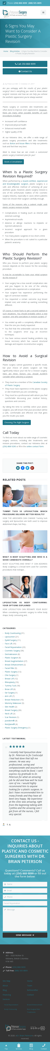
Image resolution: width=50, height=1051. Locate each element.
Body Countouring (13, 633)
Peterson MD (12, 84)
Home (5, 51)
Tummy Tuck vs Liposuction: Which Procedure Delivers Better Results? (25, 512)
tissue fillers (24, 143)
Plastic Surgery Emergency (16, 727)
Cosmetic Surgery (12, 650)
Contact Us (26, 71)
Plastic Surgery (11, 671)
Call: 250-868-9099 (26, 63)
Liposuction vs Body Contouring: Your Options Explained (25, 604)
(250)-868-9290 (9, 446)
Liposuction (10, 636)
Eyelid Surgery (11, 640)
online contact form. (35, 446)
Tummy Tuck (10, 685)
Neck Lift (9, 713)
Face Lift (8, 643)
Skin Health (9, 706)
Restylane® (10, 724)
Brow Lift (9, 689)
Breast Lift (9, 678)
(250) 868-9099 (20, 3)
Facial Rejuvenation (13, 647)
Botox (12, 143)
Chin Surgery (10, 675)
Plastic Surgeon (11, 657)
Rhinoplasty (10, 682)
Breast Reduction (12, 699)
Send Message (24, 935)
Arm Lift (8, 696)
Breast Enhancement (14, 664)
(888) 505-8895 (34, 3)
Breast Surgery (11, 710)
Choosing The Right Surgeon (16, 422)
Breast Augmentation (14, 661)
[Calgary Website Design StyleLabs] (38, 1028)
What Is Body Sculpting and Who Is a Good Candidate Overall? (25, 558)
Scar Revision (10, 717)
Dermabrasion (11, 654)
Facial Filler (9, 668)
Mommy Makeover (13, 703)
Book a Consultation (13, 161)
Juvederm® (10, 720)
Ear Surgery (10, 692)
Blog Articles (15, 51)
